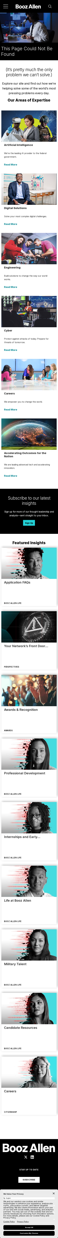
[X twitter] (25, 1157)
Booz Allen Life (12, 603)
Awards (8, 730)
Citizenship (10, 1112)
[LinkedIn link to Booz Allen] (32, 1157)
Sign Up (29, 523)
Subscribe (29, 1180)
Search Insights (29, 1132)
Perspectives (11, 667)
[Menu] (5, 6)
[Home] (28, 6)
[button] (50, 6)
